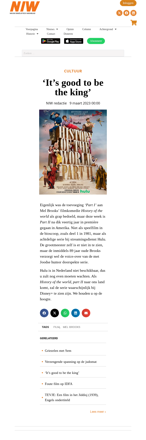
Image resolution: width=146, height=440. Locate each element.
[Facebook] (126, 13)
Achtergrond (106, 29)
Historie (30, 33)
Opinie (70, 29)
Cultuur (73, 71)
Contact (51, 33)
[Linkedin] (133, 13)
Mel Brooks (71, 327)
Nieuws (50, 29)
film (56, 327)
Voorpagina (32, 29)
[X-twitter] (119, 13)
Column (86, 29)
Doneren (68, 33)
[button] (44, 313)
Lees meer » (97, 412)
